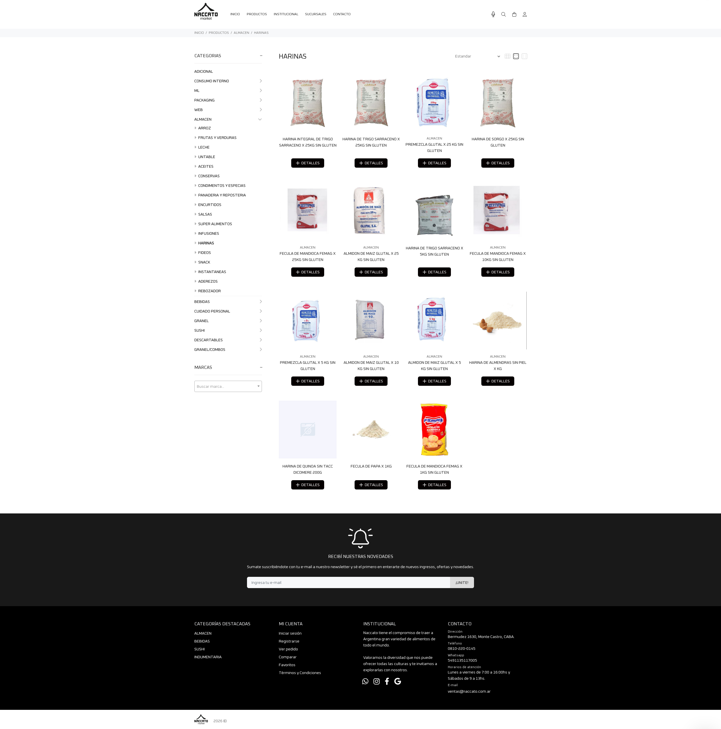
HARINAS (261, 33)
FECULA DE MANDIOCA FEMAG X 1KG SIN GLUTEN (434, 469)
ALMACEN (241, 33)
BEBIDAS (202, 302)
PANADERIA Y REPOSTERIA (221, 195)
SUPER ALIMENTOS (214, 224)
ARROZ (204, 128)
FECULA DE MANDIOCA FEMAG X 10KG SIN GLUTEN (498, 257)
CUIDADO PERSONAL (212, 311)
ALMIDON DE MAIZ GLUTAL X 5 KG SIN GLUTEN (434, 366)
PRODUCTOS (219, 33)
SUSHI (199, 331)
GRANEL (201, 321)
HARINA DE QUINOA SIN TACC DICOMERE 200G (307, 469)
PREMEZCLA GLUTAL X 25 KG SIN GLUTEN (434, 148)
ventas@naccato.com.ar (469, 691)
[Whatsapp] (365, 681)
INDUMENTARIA (208, 657)
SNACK (203, 262)
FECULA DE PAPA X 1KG (371, 466)
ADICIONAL (203, 72)
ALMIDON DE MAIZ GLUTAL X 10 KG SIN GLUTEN (371, 366)
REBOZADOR (209, 291)
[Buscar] (504, 14)
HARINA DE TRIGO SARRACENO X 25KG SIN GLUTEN (371, 142)
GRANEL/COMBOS (209, 350)
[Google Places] (397, 681)
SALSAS (204, 214)
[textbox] (228, 386)
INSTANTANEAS (211, 272)
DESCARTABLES (208, 340)
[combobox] (228, 386)
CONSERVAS (208, 176)
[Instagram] (376, 681)
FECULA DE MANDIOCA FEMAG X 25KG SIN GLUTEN (308, 257)
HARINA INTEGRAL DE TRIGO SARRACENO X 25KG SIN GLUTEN (308, 142)
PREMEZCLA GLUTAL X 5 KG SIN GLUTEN (307, 366)
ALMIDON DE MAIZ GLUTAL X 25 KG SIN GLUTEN (371, 257)
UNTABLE (206, 157)
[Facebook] (387, 681)
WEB (198, 110)
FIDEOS (204, 253)
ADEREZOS (207, 281)
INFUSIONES (208, 234)
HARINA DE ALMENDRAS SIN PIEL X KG (497, 366)
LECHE (203, 147)
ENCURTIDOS (209, 205)
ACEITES (205, 167)
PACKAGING (204, 100)
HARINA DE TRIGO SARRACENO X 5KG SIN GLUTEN (434, 251)
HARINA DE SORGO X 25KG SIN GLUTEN (498, 142)
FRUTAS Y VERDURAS (217, 138)
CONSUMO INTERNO (211, 81)
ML (196, 91)
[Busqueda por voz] (493, 14)
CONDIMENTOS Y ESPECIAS (221, 186)
